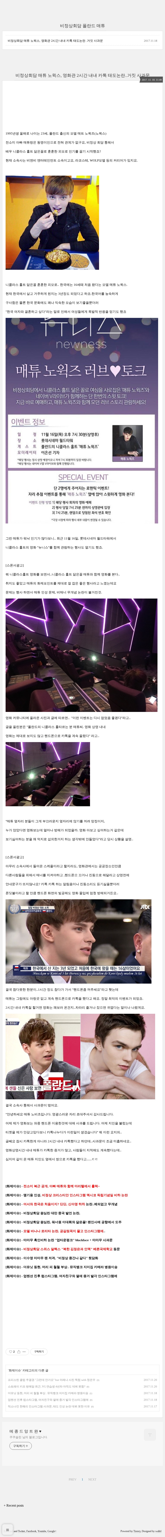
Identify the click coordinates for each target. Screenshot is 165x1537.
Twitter (21, 1531)
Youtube (42, 1531)
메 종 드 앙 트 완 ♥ (25, 1431)
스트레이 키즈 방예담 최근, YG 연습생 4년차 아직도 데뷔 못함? (46, 1386)
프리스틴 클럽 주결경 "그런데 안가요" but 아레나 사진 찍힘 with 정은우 (51, 1379)
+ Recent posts (14, 1505)
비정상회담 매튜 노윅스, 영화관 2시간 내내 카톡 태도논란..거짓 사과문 (55, 40)
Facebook (31, 1531)
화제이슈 (15, 1370)
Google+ (52, 1531)
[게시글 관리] (24, 1352)
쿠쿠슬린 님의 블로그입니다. (28, 1437)
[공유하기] (18, 1352)
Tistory (137, 1531)
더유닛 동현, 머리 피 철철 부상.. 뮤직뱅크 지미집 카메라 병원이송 (48, 1393)
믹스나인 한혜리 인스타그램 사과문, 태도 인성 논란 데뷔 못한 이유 (49, 1406)
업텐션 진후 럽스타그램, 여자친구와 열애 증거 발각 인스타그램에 (48, 1399)
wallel (158, 1531)
